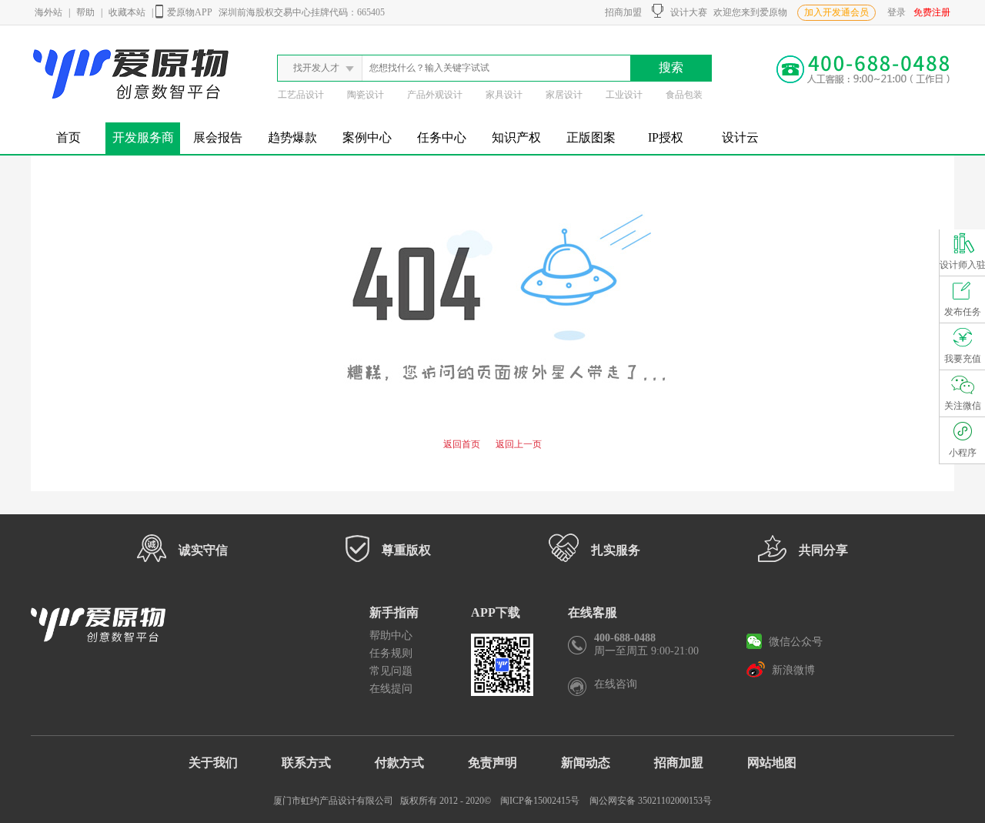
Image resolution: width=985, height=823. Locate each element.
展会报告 (217, 137)
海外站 (48, 12)
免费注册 (931, 12)
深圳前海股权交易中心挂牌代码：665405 (302, 12)
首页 (68, 137)
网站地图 (771, 762)
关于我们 (213, 762)
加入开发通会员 (836, 12)
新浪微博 (792, 670)
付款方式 (399, 762)
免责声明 (492, 762)
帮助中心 (390, 635)
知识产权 (516, 137)
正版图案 (591, 137)
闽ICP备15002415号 (539, 800)
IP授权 (665, 137)
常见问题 (390, 671)
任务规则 (390, 653)
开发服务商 (143, 137)
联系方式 (306, 762)
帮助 (85, 12)
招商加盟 (621, 12)
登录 (896, 12)
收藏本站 (127, 12)
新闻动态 (585, 762)
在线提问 (390, 688)
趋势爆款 (292, 137)
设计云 (740, 137)
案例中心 (367, 137)
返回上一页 (519, 444)
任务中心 (441, 137)
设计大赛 (685, 12)
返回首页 (461, 444)
